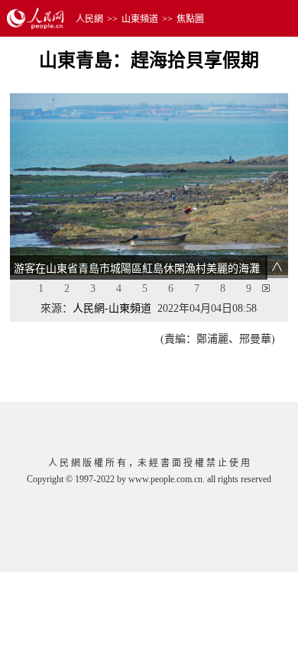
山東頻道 (139, 19)
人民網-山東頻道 (112, 308)
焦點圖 (190, 19)
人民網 (89, 19)
